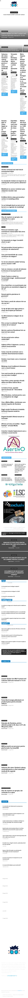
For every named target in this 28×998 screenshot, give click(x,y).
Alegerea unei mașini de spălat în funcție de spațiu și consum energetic (13, 642)
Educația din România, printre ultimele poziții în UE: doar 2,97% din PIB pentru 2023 (13, 725)
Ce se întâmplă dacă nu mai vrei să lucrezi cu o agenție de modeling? (13, 206)
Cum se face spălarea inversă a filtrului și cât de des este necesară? (13, 629)
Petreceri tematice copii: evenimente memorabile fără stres (13, 230)
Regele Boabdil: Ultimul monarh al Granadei (12, 417)
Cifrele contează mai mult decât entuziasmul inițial (12, 170)
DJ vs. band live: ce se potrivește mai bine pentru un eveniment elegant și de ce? (13, 287)
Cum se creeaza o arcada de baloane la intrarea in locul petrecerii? (13, 270)
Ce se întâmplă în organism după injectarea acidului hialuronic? (13, 619)
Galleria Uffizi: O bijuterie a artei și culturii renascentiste (13, 345)
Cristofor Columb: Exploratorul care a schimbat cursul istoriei (13, 432)
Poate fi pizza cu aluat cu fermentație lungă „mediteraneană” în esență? (13, 278)
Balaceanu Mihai (4, 173)
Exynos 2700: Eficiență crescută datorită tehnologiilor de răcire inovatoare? (12, 851)
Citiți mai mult (4, 94)
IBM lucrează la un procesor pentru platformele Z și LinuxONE (13, 747)
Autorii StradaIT (4, 75)
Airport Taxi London (8, 528)
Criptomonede (8, 531)
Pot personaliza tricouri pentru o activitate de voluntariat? (12, 248)
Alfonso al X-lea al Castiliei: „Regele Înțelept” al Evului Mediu (13, 424)
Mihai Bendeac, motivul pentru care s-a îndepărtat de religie (13, 396)
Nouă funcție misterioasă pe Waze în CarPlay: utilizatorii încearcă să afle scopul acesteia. (13, 829)
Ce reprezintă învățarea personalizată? (12, 865)
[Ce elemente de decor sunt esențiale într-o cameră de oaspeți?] (14, 573)
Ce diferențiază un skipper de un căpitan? (12, 316)
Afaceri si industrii (5, 166)
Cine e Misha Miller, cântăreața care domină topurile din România (13, 403)
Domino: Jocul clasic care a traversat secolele (13, 360)
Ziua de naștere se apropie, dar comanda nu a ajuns (12, 218)
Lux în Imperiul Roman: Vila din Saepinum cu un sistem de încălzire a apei (13, 814)
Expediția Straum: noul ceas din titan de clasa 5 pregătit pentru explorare (14, 128)
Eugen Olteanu (3, 602)
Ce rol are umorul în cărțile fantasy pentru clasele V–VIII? (13, 262)
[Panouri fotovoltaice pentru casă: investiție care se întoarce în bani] (14, 544)
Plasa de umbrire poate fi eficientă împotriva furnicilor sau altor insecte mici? (11, 636)
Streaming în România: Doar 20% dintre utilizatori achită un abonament (14, 62)
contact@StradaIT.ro (12, 975)
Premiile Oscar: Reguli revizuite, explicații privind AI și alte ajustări (14, 843)
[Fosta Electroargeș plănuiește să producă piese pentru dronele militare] (11, 45)
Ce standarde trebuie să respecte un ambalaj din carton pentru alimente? (13, 181)
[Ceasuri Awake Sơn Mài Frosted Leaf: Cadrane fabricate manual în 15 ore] (14, 27)
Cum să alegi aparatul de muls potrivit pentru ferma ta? (13, 623)
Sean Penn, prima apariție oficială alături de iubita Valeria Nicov (12, 381)
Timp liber (3, 227)
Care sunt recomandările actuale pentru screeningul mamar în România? (12, 599)
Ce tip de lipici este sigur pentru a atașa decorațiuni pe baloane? (12, 309)
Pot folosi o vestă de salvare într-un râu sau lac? (13, 302)
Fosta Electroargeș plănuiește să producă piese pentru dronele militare (12, 702)
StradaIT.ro (20, 990)
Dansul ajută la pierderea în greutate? (10, 295)
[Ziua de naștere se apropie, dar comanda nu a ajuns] (14, 782)
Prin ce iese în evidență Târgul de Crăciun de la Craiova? (12, 324)
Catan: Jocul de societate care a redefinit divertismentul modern (12, 352)
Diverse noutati (4, 31)
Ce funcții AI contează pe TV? (8, 596)
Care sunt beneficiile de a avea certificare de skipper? (11, 255)
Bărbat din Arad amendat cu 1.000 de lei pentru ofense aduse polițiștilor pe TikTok (23, 129)
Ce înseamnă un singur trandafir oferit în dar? (12, 241)
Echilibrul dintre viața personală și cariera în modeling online (12, 198)
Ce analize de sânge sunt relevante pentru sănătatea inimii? (13, 606)
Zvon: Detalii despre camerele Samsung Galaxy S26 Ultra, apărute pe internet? (14, 836)
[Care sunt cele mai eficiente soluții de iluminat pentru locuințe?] (14, 558)
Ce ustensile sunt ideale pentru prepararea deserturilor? (13, 807)
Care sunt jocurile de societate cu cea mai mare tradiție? (12, 374)
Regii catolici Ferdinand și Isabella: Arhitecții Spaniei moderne (13, 410)
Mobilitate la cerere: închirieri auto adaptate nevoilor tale (13, 190)
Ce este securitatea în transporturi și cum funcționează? (12, 858)
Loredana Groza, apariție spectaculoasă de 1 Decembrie (11, 388)
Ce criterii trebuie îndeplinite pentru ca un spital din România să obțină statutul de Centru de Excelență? (13, 612)
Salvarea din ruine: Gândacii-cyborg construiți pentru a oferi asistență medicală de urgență (4, 63)
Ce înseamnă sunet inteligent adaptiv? (10, 586)
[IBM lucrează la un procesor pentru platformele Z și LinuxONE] (14, 738)
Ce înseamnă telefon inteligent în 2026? (10, 591)
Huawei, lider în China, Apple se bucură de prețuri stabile (4, 127)
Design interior (14, 568)
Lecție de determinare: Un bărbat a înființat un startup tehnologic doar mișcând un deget (13, 821)
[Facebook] (14, 983)
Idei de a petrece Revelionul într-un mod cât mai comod (13, 331)
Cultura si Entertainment (6, 214)
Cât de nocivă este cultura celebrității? (10, 338)
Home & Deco (14, 540)
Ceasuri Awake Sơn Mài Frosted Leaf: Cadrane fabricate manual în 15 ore (14, 679)
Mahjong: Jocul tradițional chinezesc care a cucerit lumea (13, 367)
